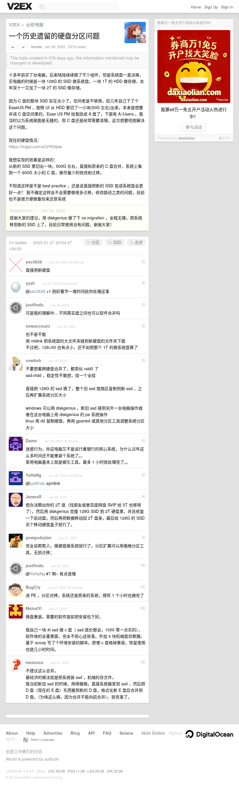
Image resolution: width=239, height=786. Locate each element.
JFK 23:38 (115, 770)
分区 (95, 242)
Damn (31, 440)
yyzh (30, 283)
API (91, 733)
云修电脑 (34, 24)
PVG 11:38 (76, 770)
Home (196, 7)
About (12, 733)
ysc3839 (34, 262)
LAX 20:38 (95, 770)
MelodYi (34, 608)
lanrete (36, 46)
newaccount (38, 326)
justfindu (35, 305)
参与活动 (194, 127)
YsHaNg (33, 475)
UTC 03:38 (56, 770)
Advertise (52, 733)
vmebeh (33, 360)
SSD (116, 242)
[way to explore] (20, 7)
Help (30, 733)
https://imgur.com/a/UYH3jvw (35, 146)
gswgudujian (39, 537)
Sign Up (211, 7)
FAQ (107, 733)
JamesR (33, 496)
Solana (126, 733)
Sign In (227, 7)
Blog (75, 733)
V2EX (14, 24)
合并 (138, 242)
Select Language (41, 739)
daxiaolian (186, 137)
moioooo (34, 662)
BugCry (33, 587)
